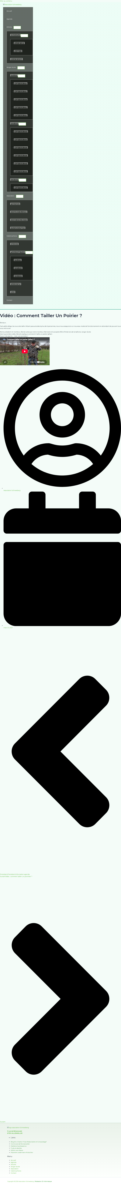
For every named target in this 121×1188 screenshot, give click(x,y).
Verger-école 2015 (20, 83)
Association (10, 196)
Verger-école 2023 (20, 155)
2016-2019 (17, 260)
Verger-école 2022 (20, 147)
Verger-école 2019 (20, 115)
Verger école (11, 67)
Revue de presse (16, 59)
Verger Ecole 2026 (20, 188)
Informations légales (18, 228)
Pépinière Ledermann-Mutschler (22, 1152)
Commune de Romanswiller (20, 1144)
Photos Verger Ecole (18, 252)
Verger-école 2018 (20, 107)
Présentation (15, 204)
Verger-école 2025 (20, 171)
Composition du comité (19, 212)
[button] (9, 307)
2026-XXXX (15, 179)
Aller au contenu (6, 1)
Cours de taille (19, 43)
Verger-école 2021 (20, 139)
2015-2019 (14, 75)
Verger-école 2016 (20, 91)
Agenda (9, 19)
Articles (9, 27)
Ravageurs (18, 51)
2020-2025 (14, 123)
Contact (9, 300)
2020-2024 (18, 268)
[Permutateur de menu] (17, 27)
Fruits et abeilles (16, 1148)
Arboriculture (15, 35)
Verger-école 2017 (20, 99)
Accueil (9, 11)
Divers (13, 292)
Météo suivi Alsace (17, 1150)
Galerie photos (12, 236)
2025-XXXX (18, 276)
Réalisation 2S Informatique (43, 1181)
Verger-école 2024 (20, 163)
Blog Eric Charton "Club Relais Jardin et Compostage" (29, 1142)
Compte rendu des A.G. (19, 220)
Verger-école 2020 (21, 131)
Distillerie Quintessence (18, 1146)
